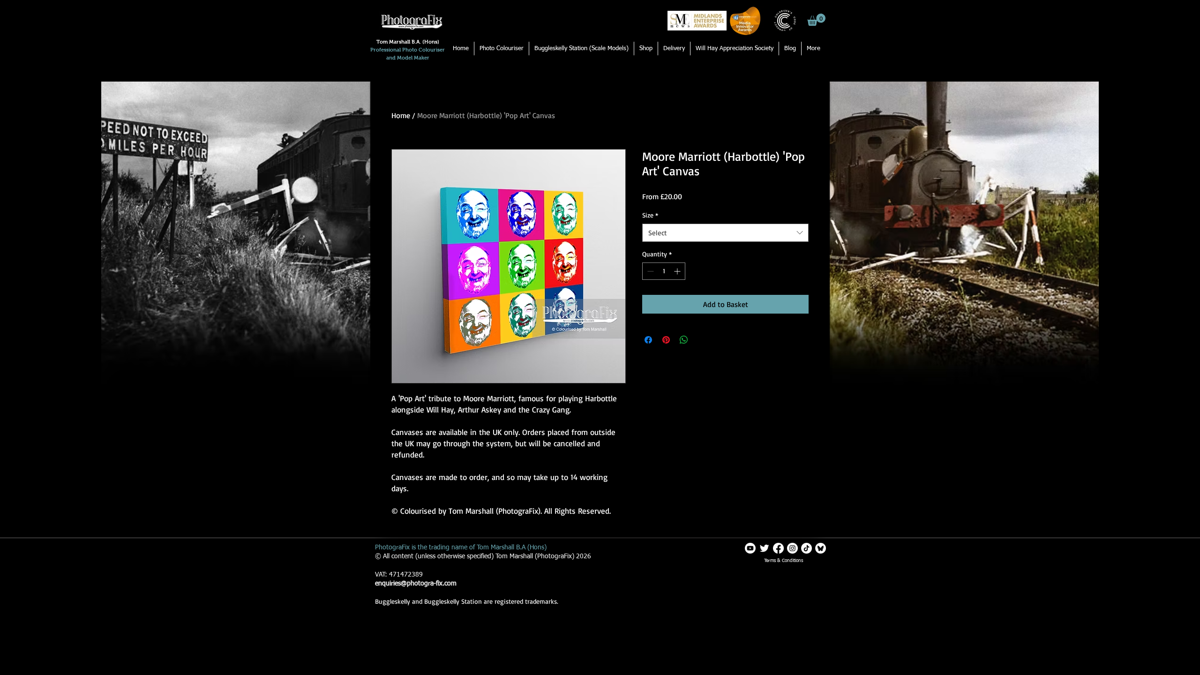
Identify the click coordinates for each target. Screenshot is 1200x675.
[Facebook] (778, 548)
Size (650, 215)
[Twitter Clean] (764, 548)
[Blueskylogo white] (820, 548)
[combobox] (725, 233)
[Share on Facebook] (648, 339)
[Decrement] (649, 271)
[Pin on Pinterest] (666, 339)
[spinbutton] (663, 271)
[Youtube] (750, 548)
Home (400, 115)
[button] (816, 20)
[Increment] (678, 271)
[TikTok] (806, 548)
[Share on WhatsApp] (684, 339)
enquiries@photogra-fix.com (416, 583)
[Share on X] (701, 339)
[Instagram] (792, 548)
